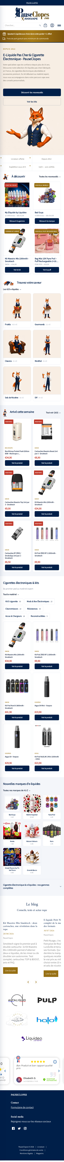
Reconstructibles (39, 616)
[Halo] (47, 1019)
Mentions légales (26, 1153)
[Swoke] (47, 1000)
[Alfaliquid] (16, 1000)
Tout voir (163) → (53, 412)
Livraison (40, 1147)
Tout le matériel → (11, 594)
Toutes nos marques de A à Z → (17, 790)
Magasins (39, 1153)
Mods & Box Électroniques (39, 601)
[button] (45, 25)
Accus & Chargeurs (15, 616)
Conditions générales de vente (31, 1150)
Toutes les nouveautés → (50, 176)
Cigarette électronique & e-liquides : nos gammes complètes (26, 886)
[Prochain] (35, 982)
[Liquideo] (32, 1039)
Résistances (34, 608)
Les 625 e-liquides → (12, 289)
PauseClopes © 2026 (26, 1147)
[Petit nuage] (16, 1019)
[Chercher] (40, 25)
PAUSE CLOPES (32, 3)
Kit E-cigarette (13, 601)
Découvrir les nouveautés (32, 92)
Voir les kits (32, 101)
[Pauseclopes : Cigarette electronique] (32, 13)
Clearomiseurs (13, 608)
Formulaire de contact (22, 1107)
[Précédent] (28, 982)
